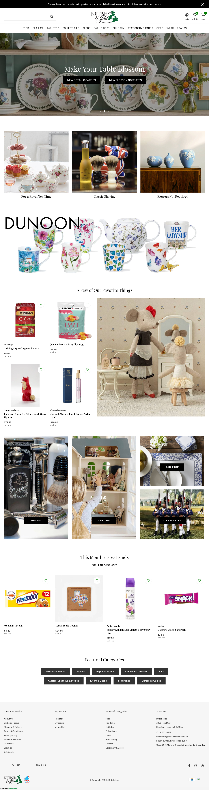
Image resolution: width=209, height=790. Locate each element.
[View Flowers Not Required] (172, 162)
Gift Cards (9, 752)
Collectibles (70, 28)
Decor (86, 28)
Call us (15, 765)
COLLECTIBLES (172, 520)
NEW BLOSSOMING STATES (125, 80)
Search (51, 17)
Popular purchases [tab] (105, 565)
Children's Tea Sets (136, 671)
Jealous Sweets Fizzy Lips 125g (67, 344)
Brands (182, 28)
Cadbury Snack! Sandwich (172, 629)
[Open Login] (41, 304)
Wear (170, 28)
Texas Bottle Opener (66, 625)
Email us (41, 765)
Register (59, 719)
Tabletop (53, 28)
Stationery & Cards (140, 28)
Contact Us (9, 743)
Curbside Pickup (11, 723)
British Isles (113, 780)
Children (118, 28)
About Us (8, 719)
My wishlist (60, 727)
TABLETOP (172, 467)
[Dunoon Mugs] (104, 246)
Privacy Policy (10, 735)
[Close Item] (202, 4)
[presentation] (6, 601)
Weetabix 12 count (13, 625)
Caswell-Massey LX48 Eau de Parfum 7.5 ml (70, 416)
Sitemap (8, 748)
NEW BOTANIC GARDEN (81, 80)
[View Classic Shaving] (104, 162)
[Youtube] (203, 765)
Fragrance (124, 680)
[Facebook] (189, 765)
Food (25, 28)
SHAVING (36, 520)
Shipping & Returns (13, 727)
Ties (161, 671)
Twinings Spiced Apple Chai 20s (21, 348)
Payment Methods (12, 739)
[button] (100, 111)
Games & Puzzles (151, 680)
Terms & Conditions (13, 731)
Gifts (159, 28)
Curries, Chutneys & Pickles (63, 680)
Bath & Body (101, 28)
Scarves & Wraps (55, 671)
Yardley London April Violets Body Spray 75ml (128, 631)
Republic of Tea (105, 671)
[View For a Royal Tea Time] (36, 162)
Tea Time (37, 28)
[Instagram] (195, 765)
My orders (59, 723)
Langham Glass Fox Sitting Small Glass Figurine (25, 416)
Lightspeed (13, 788)
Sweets (81, 671)
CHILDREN (104, 520)
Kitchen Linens (98, 680)
